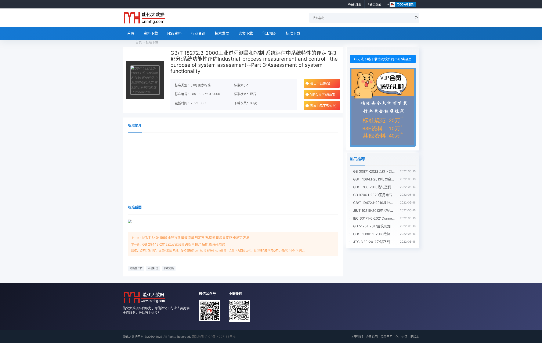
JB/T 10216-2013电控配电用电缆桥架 (374, 210)
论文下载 (245, 33)
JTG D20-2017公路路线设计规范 (374, 242)
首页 (130, 33)
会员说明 (372, 336)
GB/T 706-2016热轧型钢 (372, 187)
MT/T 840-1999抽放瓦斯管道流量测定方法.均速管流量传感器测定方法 (195, 237)
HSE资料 (174, 33)
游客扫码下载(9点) (323, 106)
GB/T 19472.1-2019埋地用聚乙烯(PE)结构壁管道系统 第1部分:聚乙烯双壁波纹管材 (374, 203)
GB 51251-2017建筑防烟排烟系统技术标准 (374, 226)
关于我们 (357, 336)
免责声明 (387, 336)
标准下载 (293, 33)
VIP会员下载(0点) (322, 95)
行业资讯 (198, 33)
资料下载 (151, 33)
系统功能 (169, 268)
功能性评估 (136, 268)
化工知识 (269, 33)
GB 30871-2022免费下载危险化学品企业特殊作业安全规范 (374, 171)
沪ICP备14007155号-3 (220, 336)
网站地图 (198, 336)
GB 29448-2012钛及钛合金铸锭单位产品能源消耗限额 (183, 244)
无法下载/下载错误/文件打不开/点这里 (384, 59)
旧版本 (414, 336)
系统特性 (153, 268)
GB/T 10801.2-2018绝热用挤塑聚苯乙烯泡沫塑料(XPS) (374, 234)
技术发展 (222, 33)
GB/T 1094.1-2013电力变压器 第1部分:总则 (374, 179)
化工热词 (401, 336)
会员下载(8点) (320, 83)
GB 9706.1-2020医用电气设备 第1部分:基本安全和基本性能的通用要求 (374, 195)
